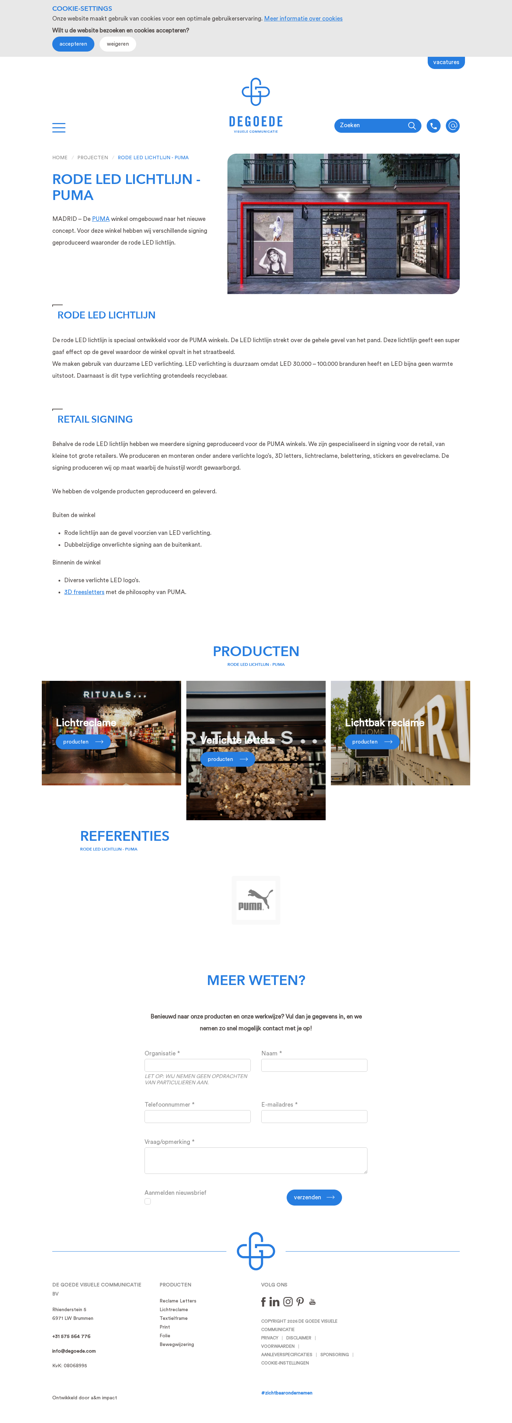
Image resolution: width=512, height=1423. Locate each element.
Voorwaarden (278, 1346)
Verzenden (307, 1197)
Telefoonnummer (167, 1105)
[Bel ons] (434, 126)
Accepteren (73, 44)
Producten (256, 651)
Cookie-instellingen (285, 1363)
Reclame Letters (178, 1301)
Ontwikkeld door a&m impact (84, 1397)
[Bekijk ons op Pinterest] (300, 1301)
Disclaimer (298, 1338)
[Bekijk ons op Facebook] (263, 1301)
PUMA (101, 219)
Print (165, 1327)
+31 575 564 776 (71, 1336)
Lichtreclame (174, 1309)
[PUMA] (256, 900)
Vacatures (446, 62)
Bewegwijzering (177, 1344)
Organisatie (160, 1053)
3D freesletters (84, 592)
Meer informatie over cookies (303, 19)
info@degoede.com (453, 126)
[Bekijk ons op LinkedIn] (274, 1301)
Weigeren (118, 44)
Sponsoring (334, 1355)
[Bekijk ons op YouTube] (312, 1301)
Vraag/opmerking (167, 1142)
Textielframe (174, 1318)
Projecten (92, 157)
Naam (269, 1053)
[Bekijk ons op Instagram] (288, 1301)
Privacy (269, 1338)
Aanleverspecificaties (286, 1355)
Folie (165, 1335)
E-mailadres (277, 1105)
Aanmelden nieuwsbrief (176, 1193)
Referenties (125, 836)
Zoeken (350, 125)
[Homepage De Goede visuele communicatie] (256, 105)
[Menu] (58, 128)
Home (60, 157)
